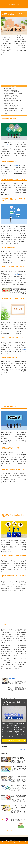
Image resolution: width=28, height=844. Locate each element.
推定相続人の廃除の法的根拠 (11, 95)
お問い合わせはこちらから (14, 740)
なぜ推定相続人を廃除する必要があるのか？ (14, 91)
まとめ (5, 113)
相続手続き (4, 746)
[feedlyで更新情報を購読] (9, 694)
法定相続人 (16, 165)
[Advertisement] (14, 69)
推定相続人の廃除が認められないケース (13, 101)
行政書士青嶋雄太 (12, 678)
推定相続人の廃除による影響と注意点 (11, 98)
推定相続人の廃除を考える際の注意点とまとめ (13, 108)
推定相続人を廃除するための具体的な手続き (13, 93)
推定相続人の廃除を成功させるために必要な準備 (15, 111)
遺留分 (24, 349)
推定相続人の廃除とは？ (9, 88)
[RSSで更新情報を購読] (11, 694)
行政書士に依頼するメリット (10, 103)
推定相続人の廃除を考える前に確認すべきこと (14, 110)
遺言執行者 (16, 274)
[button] (25, 427)
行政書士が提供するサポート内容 (12, 105)
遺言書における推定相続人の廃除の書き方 (13, 96)
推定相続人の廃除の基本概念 (11, 90)
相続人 (7, 144)
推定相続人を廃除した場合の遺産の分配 (13, 100)
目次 (12, 86)
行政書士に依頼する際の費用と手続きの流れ (14, 106)
